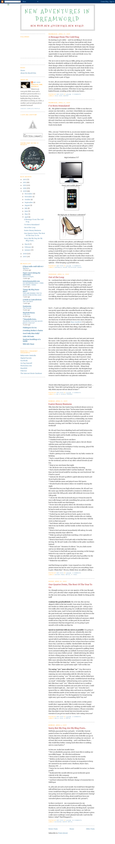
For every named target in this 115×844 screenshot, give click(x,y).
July (26, 208)
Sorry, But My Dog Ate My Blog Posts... (67, 728)
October (28, 200)
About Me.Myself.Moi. (28, 73)
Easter (57, 574)
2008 (25, 254)
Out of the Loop (56, 277)
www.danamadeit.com (31, 281)
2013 (25, 180)
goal (61, 718)
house (65, 267)
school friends (66, 394)
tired (75, 574)
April (27, 217)
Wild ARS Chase (28, 344)
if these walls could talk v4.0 (33, 266)
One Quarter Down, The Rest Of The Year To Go (70, 586)
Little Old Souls (28, 336)
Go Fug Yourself (26, 363)
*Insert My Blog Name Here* (31, 290)
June (26, 211)
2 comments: (77, 573)
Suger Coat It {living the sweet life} (31, 274)
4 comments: (77, 392)
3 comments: (77, 265)
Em (57, 394)
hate (60, 95)
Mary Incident (76, 322)
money (79, 267)
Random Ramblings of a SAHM (32, 340)
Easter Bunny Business (60, 404)
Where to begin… (28, 276)
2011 (24, 185)
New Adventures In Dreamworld (57, 15)
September (29, 202)
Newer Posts (53, 829)
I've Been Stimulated (59, 105)
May (26, 214)
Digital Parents (26, 358)
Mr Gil (68, 718)
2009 (25, 191)
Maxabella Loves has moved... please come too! (33, 322)
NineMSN (23, 368)
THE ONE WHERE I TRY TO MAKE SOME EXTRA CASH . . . (33, 294)
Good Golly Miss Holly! (31, 333)
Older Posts (90, 829)
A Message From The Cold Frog (64, 37)
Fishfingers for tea (30, 328)
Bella (57, 718)
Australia (58, 267)
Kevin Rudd (72, 267)
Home (72, 829)
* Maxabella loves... (30, 319)
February (28, 247)
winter (65, 95)
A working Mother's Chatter (33, 331)
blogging (58, 821)
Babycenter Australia (28, 355)
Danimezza (27, 306)
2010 (25, 188)
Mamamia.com (26, 366)
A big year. (26, 314)
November (29, 197)
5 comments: (77, 94)
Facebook (24, 361)
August (27, 205)
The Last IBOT (28, 301)
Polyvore (23, 371)
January (28, 250)
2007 (25, 257)
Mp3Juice (26, 268)
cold (56, 95)
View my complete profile (30, 108)
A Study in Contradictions (32, 300)
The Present (27, 308)
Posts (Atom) (63, 833)
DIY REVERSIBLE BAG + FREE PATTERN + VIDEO (33, 284)
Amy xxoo (36, 82)
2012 (25, 182)
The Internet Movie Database (31, 373)
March (65, 821)
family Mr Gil (65, 574)
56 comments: (77, 820)
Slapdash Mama (29, 313)
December (29, 194)
